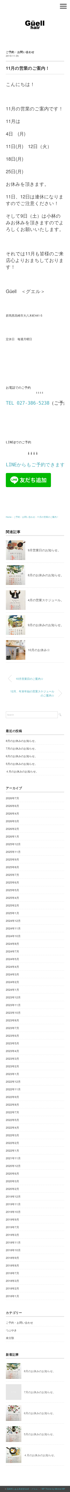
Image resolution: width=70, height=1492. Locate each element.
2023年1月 (12, 1074)
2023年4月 (12, 1051)
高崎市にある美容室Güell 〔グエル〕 (23, 1488)
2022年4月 (12, 1127)
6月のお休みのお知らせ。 (21, 756)
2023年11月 (13, 1005)
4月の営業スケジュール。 (46, 600)
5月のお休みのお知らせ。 (21, 764)
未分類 (10, 1338)
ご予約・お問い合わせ (20, 52)
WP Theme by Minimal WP (53, 1488)
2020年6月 (12, 1173)
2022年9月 (12, 1097)
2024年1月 (12, 990)
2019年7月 (12, 1227)
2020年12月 (13, 1166)
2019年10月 (13, 1212)
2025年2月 (12, 905)
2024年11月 (13, 928)
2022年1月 (12, 1150)
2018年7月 (12, 1273)
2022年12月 (13, 1081)
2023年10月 (13, 1013)
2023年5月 (12, 1043)
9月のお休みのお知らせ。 (46, 625)
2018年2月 (12, 1288)
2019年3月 (12, 1235)
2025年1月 (12, 913)
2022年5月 (12, 1120)
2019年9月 (12, 1219)
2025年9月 (12, 859)
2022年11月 (13, 1089)
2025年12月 (13, 844)
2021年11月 (13, 1158)
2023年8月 (12, 1020)
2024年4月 (12, 967)
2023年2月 (12, 1066)
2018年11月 (13, 1242)
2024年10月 (13, 936)
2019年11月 (13, 1204)
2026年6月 (12, 806)
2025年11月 (13, 852)
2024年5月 (12, 959)
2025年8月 (12, 867)
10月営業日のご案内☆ (29, 678)
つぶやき (11, 1330)
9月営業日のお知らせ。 (44, 550)
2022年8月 (12, 1104)
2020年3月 (12, 1181)
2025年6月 (12, 882)
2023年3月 (12, 1058)
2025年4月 (12, 898)
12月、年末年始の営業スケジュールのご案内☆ (32, 693)
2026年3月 (12, 821)
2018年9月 (12, 1258)
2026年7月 (12, 798)
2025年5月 (12, 890)
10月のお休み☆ (39, 650)
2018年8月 (12, 1265)
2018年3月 (12, 1281)
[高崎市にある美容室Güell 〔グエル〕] (35, 16)
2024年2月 (12, 982)
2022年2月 (12, 1143)
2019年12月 (13, 1196)
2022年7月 (12, 1112)
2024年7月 (12, 951)
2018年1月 (12, 1296)
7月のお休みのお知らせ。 (21, 748)
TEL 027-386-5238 (27, 403)
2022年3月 (12, 1135)
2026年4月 (12, 813)
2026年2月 (12, 829)
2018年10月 (13, 1250)
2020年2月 (12, 1189)
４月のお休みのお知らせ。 (22, 771)
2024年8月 (12, 944)
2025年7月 (12, 875)
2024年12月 (13, 921)
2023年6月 (12, 1035)
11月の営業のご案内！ (48, 516)
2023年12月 (13, 997)
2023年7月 (12, 1028)
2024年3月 (12, 974)
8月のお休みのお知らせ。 (46, 575)
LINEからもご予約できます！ (38, 464)
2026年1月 (12, 836)
